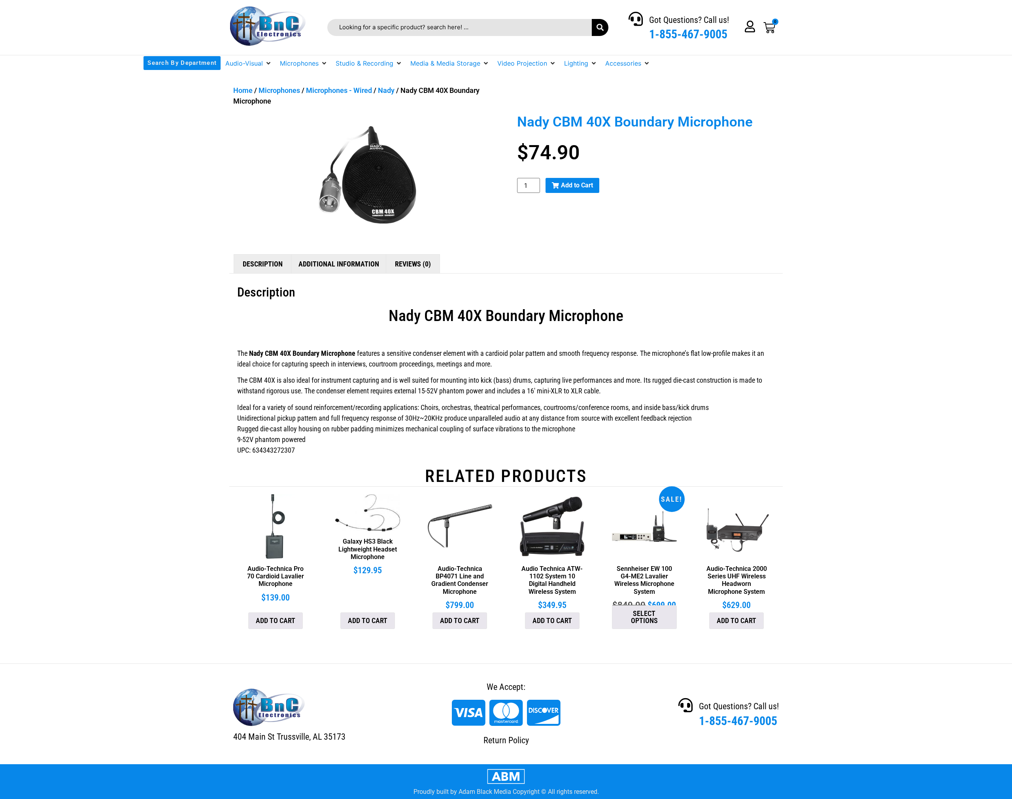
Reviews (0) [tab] (413, 264)
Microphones (279, 90)
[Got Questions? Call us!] (636, 19)
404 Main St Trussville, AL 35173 (289, 737)
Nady (386, 90)
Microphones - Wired (339, 90)
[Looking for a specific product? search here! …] (459, 27)
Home (243, 90)
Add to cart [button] (275, 620)
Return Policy (506, 740)
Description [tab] (263, 264)
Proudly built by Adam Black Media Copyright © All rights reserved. (506, 791)
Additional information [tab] (338, 264)
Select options (644, 617)
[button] (248, 63)
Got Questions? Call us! (689, 20)
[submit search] (600, 27)
